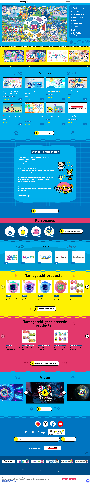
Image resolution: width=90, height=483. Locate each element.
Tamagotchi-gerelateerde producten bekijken (46, 363)
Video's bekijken (45, 409)
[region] (45, 479)
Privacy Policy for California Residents (7, 480)
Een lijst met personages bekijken (72, 231)
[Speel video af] (45, 392)
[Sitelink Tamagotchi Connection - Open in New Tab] (79, 56)
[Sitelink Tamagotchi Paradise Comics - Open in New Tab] (36, 56)
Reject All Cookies (72, 479)
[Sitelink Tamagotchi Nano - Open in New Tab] (78, 257)
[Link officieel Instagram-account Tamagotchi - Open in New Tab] (38, 424)
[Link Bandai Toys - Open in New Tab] (52, 448)
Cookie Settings (65, 479)
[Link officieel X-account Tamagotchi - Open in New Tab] (45, 424)
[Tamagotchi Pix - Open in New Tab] (57, 56)
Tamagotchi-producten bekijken (46, 308)
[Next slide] (86, 56)
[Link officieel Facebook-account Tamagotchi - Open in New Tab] (53, 424)
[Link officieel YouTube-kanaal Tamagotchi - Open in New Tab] (60, 424)
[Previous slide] (26, 393)
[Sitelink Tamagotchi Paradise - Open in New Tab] (14, 56)
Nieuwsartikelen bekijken (45, 133)
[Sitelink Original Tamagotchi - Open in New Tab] (28, 257)
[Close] (88, 479)
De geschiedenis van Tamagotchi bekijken (46, 211)
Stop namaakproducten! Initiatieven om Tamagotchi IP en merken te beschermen (38, 439)
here (35, 476)
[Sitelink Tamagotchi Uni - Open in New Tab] (61, 257)
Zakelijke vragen (70, 439)
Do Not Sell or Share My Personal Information (9, 481)
